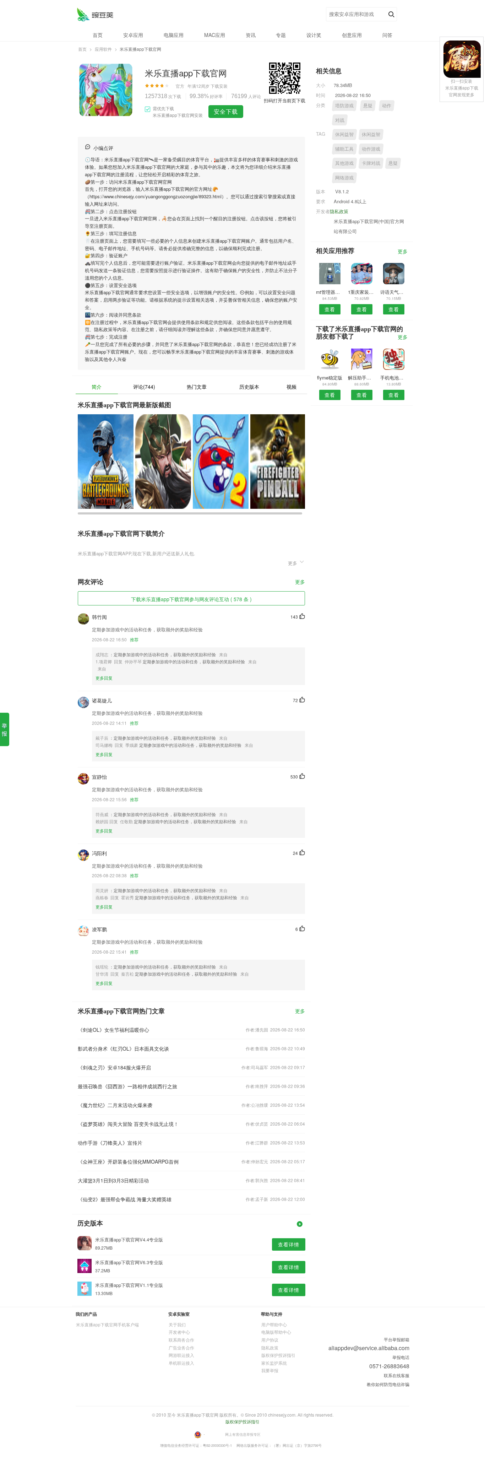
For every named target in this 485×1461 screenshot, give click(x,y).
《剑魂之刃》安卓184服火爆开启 (114, 1067)
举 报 (4, 729)
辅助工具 (344, 148)
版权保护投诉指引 (278, 1355)
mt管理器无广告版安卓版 (329, 292)
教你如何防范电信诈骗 (388, 1384)
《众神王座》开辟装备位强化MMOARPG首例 (128, 1161)
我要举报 (269, 1370)
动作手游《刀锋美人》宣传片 (110, 1142)
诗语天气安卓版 (394, 292)
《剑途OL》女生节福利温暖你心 (113, 1029)
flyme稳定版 (329, 377)
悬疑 (367, 105)
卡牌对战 (371, 163)
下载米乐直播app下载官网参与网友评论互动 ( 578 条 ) (191, 599)
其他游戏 (344, 163)
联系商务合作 (181, 1340)
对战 (339, 120)
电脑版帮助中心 (276, 1332)
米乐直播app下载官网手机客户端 (107, 1324)
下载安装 (219, 86)
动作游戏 (371, 148)
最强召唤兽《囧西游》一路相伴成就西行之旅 (127, 1086)
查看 (330, 309)
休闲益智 (344, 134)
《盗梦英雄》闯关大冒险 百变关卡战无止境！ (128, 1123)
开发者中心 (179, 1332)
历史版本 (249, 386)
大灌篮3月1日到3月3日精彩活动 (113, 1180)
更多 (300, 582)
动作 (386, 105)
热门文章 (197, 386)
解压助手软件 (361, 377)
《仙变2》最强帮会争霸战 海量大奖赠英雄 (124, 1199)
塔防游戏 (344, 105)
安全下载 (226, 111)
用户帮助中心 (274, 1324)
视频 (291, 386)
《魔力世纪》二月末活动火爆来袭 (115, 1105)
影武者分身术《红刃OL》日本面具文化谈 (123, 1048)
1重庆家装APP (361, 292)
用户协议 (269, 1340)
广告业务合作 (181, 1347)
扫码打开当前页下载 (284, 100)
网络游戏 (344, 177)
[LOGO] (95, 14)
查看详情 (288, 1244)
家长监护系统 (274, 1363)
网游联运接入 (181, 1355)
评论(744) (144, 386)
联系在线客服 (396, 1375)
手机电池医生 (394, 377)
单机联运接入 (181, 1363)
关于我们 (177, 1324)
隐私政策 (339, 211)
